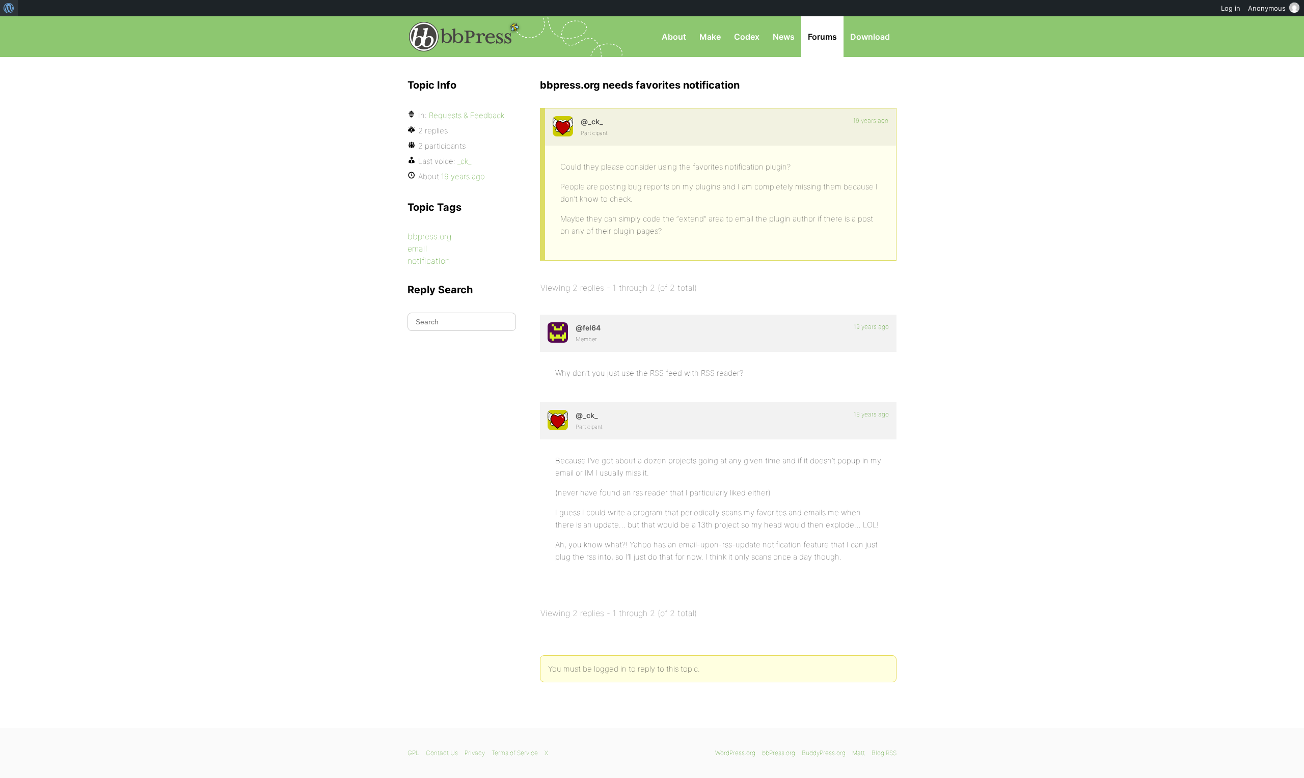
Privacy (475, 753)
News (784, 37)
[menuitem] (9, 8)
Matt (858, 753)
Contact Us (442, 753)
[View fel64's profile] (558, 332)
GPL (413, 753)
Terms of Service (515, 753)
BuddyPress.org (824, 753)
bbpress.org (429, 236)
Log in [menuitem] (1230, 8)
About (674, 37)
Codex (746, 37)
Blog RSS (884, 753)
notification (429, 261)
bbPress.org (460, 36)
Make (710, 37)
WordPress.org (735, 753)
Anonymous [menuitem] (1267, 8)
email (417, 248)
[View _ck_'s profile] (563, 126)
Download (870, 37)
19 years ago (870, 120)
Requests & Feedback (466, 115)
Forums (822, 37)
